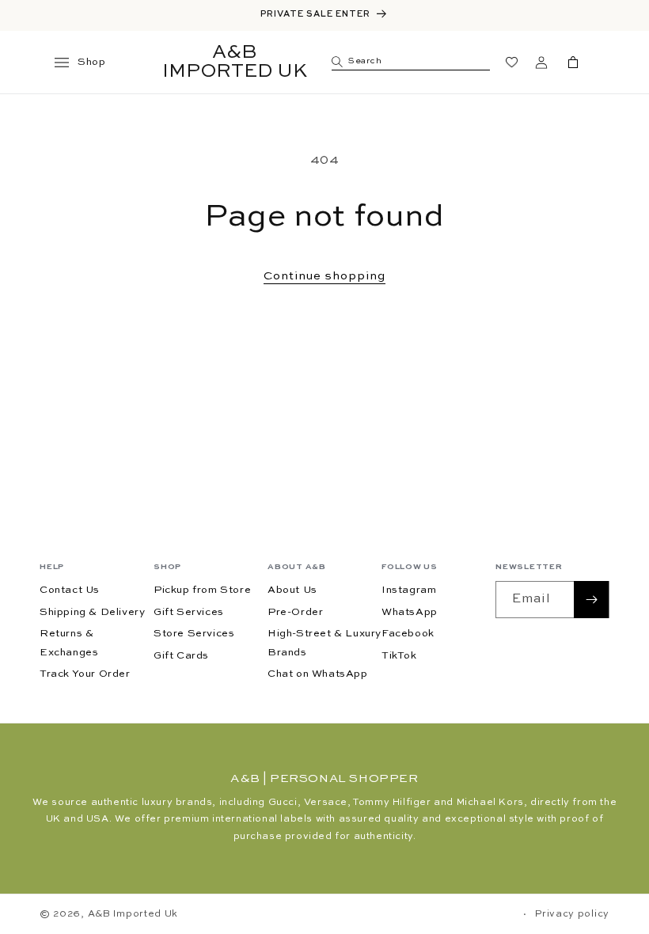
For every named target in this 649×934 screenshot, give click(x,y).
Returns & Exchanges (69, 642)
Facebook (408, 633)
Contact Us (70, 590)
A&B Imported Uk (133, 914)
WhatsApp (409, 612)
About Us (292, 590)
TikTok (399, 656)
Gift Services (189, 612)
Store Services (194, 633)
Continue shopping (324, 276)
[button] (69, 62)
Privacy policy (572, 914)
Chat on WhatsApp (318, 674)
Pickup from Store (202, 590)
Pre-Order (295, 612)
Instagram (408, 590)
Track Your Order (85, 674)
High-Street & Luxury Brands (324, 642)
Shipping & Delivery (92, 612)
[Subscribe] (591, 599)
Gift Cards (181, 656)
